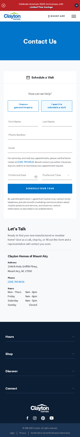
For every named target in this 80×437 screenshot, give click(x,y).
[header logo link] (12, 16)
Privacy (22, 433)
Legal (12, 433)
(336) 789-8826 (25, 162)
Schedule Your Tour (40, 188)
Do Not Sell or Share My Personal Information (50, 433)
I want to (57, 106)
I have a (23, 106)
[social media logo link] (27, 418)
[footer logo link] (40, 408)
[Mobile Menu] (74, 16)
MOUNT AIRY (57, 16)
